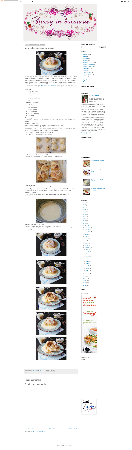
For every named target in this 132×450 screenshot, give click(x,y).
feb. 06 (88, 268)
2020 (84, 216)
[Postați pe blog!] (48, 371)
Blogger (72, 445)
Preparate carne (87, 72)
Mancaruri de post (87, 66)
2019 (84, 218)
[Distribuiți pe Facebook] (52, 371)
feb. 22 (88, 256)
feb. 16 (88, 261)
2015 (84, 278)
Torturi (84, 82)
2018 (84, 221)
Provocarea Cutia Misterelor (48, 85)
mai (86, 241)
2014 (84, 280)
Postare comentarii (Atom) (39, 431)
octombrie (87, 229)
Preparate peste (87, 74)
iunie (86, 238)
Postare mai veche (72, 428)
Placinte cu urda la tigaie (97, 160)
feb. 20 (88, 259)
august (86, 234)
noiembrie (87, 227)
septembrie (88, 232)
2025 (84, 205)
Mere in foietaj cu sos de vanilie (94, 254)
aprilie (86, 243)
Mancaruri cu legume (88, 64)
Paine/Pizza (86, 68)
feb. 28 (88, 249)
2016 (84, 276)
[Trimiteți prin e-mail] (46, 371)
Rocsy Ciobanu (95, 95)
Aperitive (85, 54)
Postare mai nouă (29, 428)
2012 (84, 285)
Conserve (85, 58)
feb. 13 (88, 263)
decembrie (87, 225)
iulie (86, 236)
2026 (84, 202)
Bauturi (85, 56)
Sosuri (84, 78)
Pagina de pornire (51, 428)
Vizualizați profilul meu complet (89, 133)
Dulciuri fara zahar (88, 62)
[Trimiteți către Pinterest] (54, 371)
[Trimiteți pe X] (50, 371)
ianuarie (87, 273)
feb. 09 (88, 266)
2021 (84, 214)
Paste (84, 70)
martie (86, 245)
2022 (84, 211)
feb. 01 (88, 270)
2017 (84, 223)
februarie (87, 247)
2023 (84, 209)
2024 (84, 207)
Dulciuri (31, 372)
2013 (84, 283)
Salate (84, 76)
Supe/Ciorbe (86, 80)
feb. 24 (88, 252)
